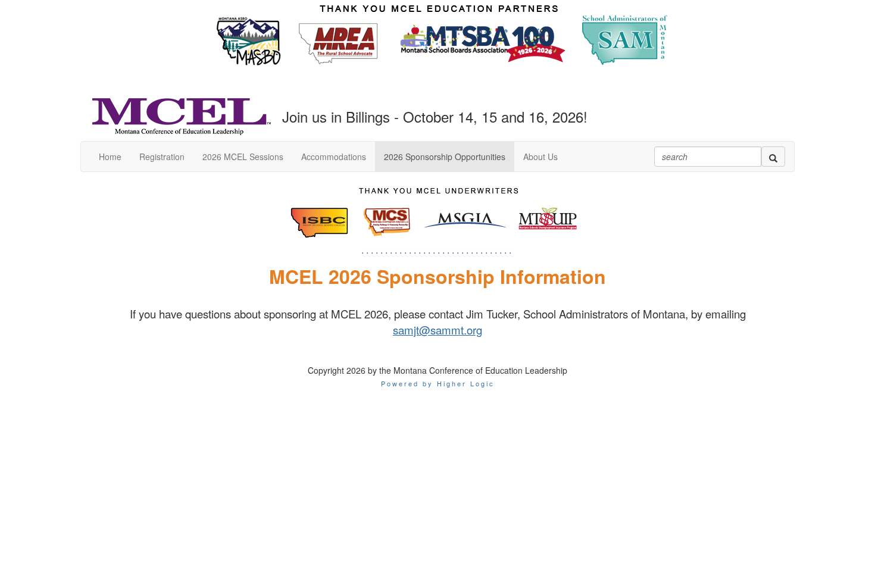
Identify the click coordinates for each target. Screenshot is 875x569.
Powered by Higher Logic (438, 383)
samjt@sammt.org (437, 329)
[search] (773, 156)
